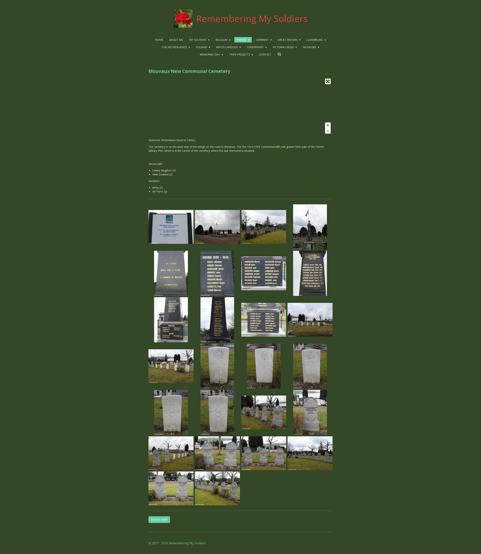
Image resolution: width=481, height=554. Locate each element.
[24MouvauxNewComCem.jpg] (310, 453)
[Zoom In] (328, 125)
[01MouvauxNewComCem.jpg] (171, 227)
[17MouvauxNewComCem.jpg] (171, 412)
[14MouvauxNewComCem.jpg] (217, 366)
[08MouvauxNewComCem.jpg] (310, 273)
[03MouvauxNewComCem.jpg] (263, 227)
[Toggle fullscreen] (328, 81)
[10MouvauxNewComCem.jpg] (217, 319)
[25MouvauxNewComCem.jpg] (171, 488)
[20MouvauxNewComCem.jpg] (310, 412)
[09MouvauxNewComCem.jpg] (171, 319)
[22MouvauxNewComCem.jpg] (217, 453)
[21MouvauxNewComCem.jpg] (171, 453)
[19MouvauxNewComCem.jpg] (263, 412)
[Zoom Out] (328, 131)
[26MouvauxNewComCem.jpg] (217, 488)
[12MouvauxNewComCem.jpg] (310, 319)
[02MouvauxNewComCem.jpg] (217, 227)
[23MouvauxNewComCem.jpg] (263, 453)
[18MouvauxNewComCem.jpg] (217, 412)
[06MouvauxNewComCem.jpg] (217, 273)
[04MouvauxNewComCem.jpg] (310, 227)
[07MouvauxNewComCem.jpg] (263, 273)
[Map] (240, 106)
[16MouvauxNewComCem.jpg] (310, 366)
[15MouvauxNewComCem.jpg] (263, 366)
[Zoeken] (279, 54)
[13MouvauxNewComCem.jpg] (171, 366)
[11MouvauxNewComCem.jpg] (263, 319)
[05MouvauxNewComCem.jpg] (171, 273)
